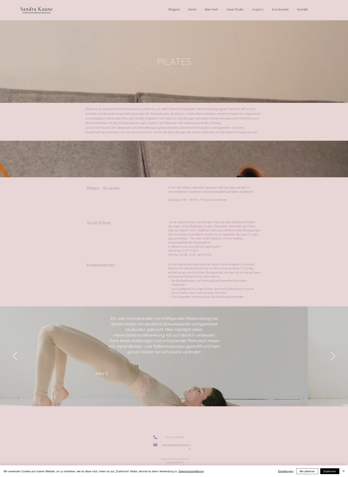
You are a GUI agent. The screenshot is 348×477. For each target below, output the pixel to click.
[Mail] (155, 444)
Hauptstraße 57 (174, 462)
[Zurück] (15, 356)
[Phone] (155, 437)
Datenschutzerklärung (191, 471)
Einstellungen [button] (285, 471)
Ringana (174, 9)
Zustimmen (329, 471)
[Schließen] (343, 471)
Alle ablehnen (307, 471)
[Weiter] (333, 356)
